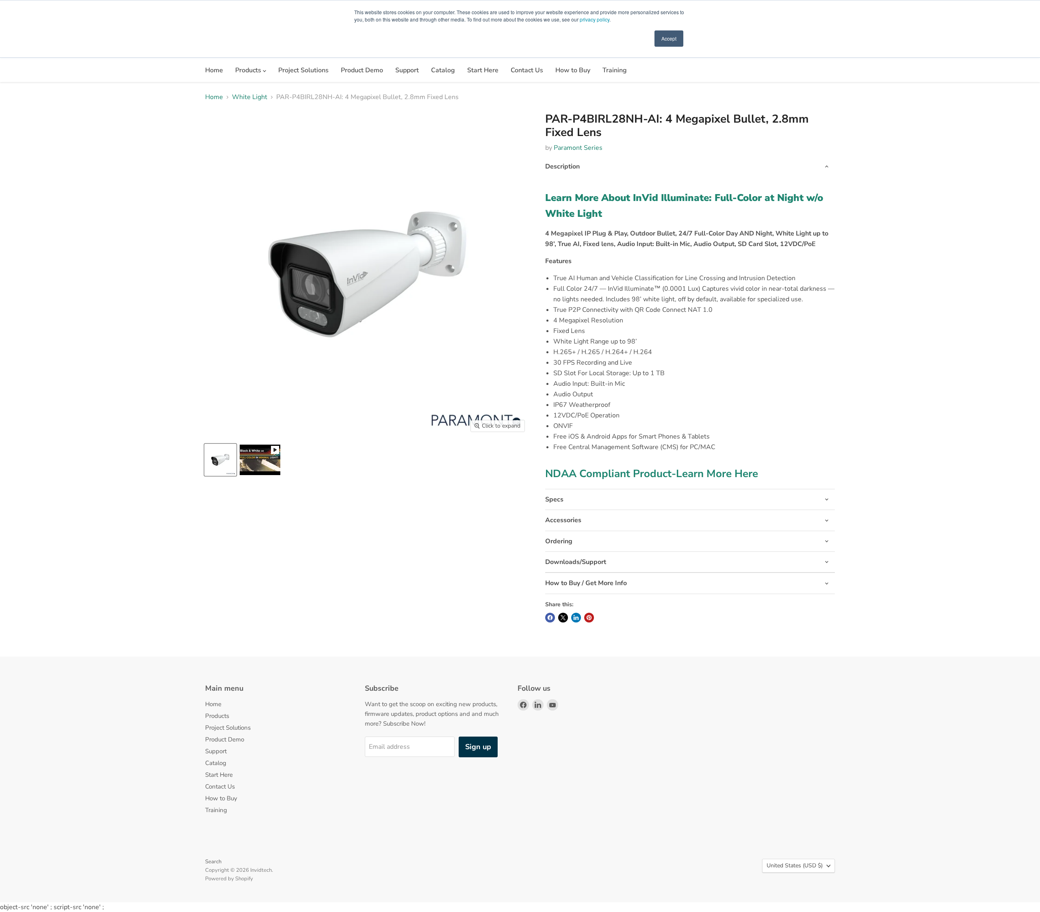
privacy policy (594, 19)
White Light (249, 97)
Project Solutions (303, 70)
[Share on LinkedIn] (576, 617)
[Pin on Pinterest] (589, 617)
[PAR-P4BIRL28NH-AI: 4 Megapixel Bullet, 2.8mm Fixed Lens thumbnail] (220, 460)
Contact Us (527, 70)
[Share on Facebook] (550, 617)
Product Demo (362, 70)
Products (249, 70)
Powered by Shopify (229, 878)
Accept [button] (668, 38)
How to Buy (572, 70)
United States (795, 865)
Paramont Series (578, 147)
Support (407, 70)
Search (213, 861)
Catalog (443, 70)
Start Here (482, 70)
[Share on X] (563, 617)
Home (214, 70)
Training (614, 70)
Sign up (478, 747)
